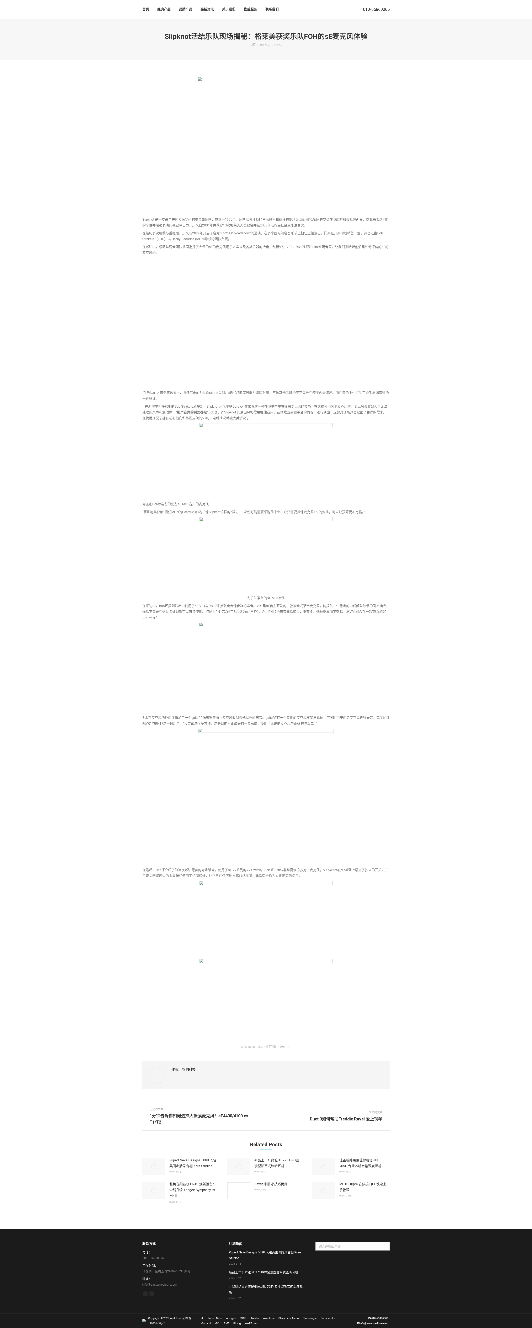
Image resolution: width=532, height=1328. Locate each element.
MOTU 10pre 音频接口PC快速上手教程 (362, 1187)
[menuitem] (145, 9)
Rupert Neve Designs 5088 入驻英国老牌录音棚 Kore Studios (192, 1163)
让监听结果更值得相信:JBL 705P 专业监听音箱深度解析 (360, 1163)
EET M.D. (257, 1046)
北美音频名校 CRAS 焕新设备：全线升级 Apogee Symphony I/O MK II (193, 1190)
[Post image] (153, 1166)
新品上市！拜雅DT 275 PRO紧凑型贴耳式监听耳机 (276, 1163)
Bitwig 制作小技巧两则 (271, 1184)
